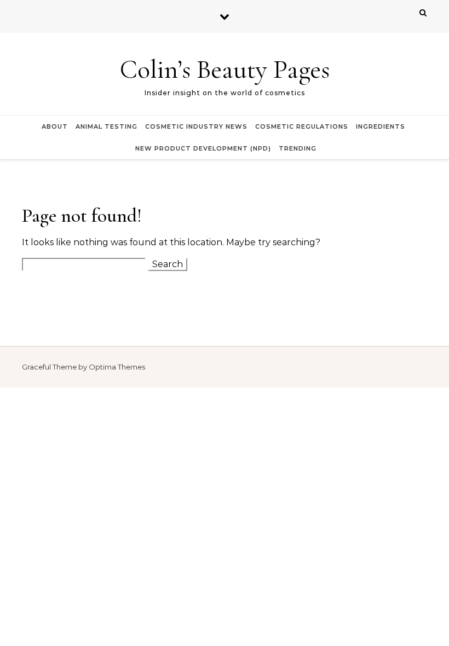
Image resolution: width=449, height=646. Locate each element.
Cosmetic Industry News (196, 126)
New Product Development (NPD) (203, 148)
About (55, 126)
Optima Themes (117, 366)
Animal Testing (106, 126)
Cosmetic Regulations (301, 126)
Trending (297, 148)
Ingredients (380, 126)
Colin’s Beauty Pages (225, 69)
